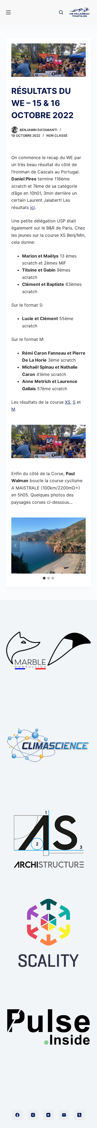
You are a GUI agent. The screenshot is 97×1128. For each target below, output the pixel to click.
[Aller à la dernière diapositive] (15, 545)
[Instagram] (33, 1115)
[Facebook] (17, 1115)
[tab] (44, 578)
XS (67, 402)
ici (32, 207)
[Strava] (79, 1115)
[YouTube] (48, 1115)
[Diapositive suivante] (81, 545)
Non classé (56, 135)
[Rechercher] (61, 12)
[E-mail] (64, 1115)
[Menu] (8, 12)
